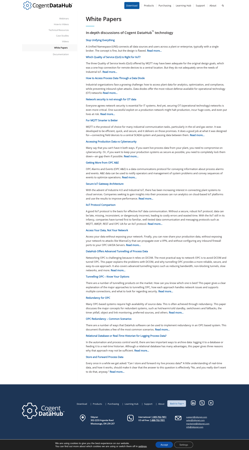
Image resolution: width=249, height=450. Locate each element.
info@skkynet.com (194, 427)
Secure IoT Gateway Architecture (104, 183)
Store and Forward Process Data (104, 357)
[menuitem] (133, 5)
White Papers (61, 47)
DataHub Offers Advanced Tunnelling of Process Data (117, 251)
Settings (183, 444)
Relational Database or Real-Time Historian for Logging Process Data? (126, 335)
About (161, 403)
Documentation (61, 54)
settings (142, 446)
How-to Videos (61, 24)
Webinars (64, 18)
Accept (164, 444)
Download (82, 403)
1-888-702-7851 (157, 420)
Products (97, 403)
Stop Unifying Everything (100, 40)
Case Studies (62, 35)
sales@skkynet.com (195, 420)
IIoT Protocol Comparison (101, 204)
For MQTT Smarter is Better (102, 120)
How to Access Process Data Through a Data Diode (115, 78)
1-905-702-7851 (159, 417)
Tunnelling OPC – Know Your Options (107, 276)
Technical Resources (59, 30)
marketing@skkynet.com (197, 423)
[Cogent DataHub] (48, 5)
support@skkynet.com (196, 417)
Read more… (154, 50)
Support (148, 403)
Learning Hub (131, 403)
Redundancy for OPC (98, 297)
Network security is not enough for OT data (111, 99)
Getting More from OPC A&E (102, 162)
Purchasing (113, 403)
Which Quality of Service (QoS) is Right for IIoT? (113, 57)
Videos (65, 41)
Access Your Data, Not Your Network (107, 230)
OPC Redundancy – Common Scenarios (108, 318)
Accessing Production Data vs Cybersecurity (111, 141)
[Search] (223, 5)
